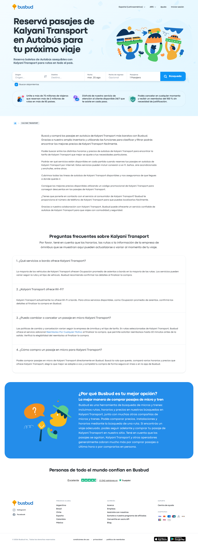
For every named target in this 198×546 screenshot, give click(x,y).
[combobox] (27, 76)
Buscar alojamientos (29, 84)
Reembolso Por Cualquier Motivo (64, 332)
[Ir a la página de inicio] (22, 7)
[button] (45, 76)
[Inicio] (15, 123)
